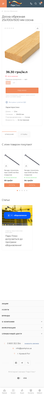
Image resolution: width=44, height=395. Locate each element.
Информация (9, 328)
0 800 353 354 (14, 343)
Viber (28, 362)
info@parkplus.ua (24, 348)
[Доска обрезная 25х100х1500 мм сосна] (22, 48)
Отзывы (24, 134)
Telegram (22, 362)
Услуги (5, 310)
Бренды (6, 316)
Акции (5, 304)
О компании (8, 322)
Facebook (16, 362)
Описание (9, 134)
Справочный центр (12, 334)
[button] (17, 190)
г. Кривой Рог (23, 354)
